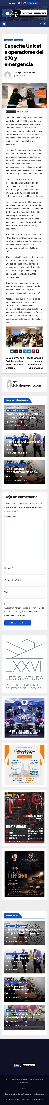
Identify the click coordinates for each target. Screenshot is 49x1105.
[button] (40, 24)
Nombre (8, 568)
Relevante (9, 40)
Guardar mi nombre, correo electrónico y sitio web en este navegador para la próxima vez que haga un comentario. (24, 611)
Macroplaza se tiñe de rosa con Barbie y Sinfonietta (24, 1099)
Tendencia (18, 40)
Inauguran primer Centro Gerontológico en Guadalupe (24, 1094)
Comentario (10, 517)
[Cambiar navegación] (22, 24)
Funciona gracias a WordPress (17, 1079)
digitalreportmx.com (26, 72)
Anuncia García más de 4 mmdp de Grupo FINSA (23, 1017)
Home (24, 1089)
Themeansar (24, 1083)
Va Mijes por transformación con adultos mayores (20, 472)
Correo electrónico (13, 580)
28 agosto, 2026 (16, 937)
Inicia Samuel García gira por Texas (24, 443)
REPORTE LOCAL (22, 410)
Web (6, 592)
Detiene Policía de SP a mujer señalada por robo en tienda (23, 417)
